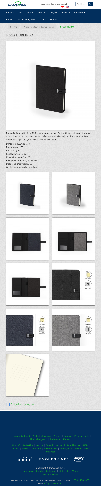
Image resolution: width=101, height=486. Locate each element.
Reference (55, 439)
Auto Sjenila (66, 448)
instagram (51, 471)
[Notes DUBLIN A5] (50, 85)
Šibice (78, 448)
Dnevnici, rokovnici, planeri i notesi (63, 445)
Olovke (39, 445)
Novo (20, 12)
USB (85, 445)
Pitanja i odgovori (26, 19)
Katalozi (10, 19)
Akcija (30, 12)
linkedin (39, 471)
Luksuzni (40, 12)
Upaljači (53, 12)
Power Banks (50, 448)
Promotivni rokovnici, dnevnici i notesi (39, 27)
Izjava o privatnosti (20, 436)
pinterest (63, 471)
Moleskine (65, 12)
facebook (28, 471)
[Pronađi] (90, 4)
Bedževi (37, 448)
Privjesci (26, 448)
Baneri (16, 448)
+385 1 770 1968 (80, 480)
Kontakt (54, 19)
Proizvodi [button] (79, 12)
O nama (42, 19)
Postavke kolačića (42, 436)
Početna (10, 12)
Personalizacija (81, 436)
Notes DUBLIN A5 (67, 27)
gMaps (74, 471)
